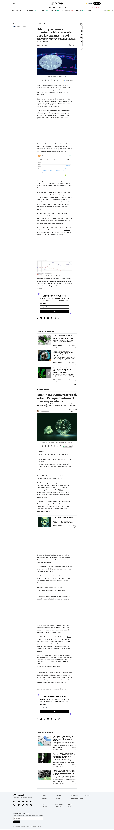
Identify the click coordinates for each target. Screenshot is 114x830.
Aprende (54, 7)
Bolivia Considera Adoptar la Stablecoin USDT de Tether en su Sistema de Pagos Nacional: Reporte (63, 353)
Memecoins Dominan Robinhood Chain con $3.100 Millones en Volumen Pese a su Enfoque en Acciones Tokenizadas (63, 370)
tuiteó (43, 569)
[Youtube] (23, 805)
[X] (14, 801)
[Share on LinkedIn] (45, 80)
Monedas (44, 798)
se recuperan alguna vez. (59, 689)
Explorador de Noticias (77, 798)
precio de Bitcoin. (66, 506)
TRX (89, 10)
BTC (14, 10)
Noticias (49, 7)
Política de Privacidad (59, 808)
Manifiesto (44, 808)
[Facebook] (31, 801)
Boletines (64, 7)
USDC (63, 10)
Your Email (43, 303)
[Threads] (23, 801)
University (87, 795)
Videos (59, 7)
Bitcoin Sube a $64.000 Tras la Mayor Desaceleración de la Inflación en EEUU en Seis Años (63, 337)
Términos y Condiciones (59, 804)
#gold (64, 661)
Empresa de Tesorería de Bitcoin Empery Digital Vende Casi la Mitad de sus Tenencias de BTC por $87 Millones (64, 772)
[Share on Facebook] (51, 80)
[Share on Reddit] (54, 80)
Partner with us (95, 7)
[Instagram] (19, 801)
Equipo (43, 804)
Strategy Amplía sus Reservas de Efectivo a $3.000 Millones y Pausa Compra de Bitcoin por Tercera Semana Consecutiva (64, 755)
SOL (77, 10)
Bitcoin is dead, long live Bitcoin (63, 517)
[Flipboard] (27, 805)
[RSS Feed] (14, 805)
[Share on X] (42, 80)
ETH (27, 10)
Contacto (70, 804)
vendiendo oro (65, 625)
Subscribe (17, 821)
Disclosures (44, 806)
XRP (52, 10)
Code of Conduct (58, 806)
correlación (67, 230)
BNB (40, 10)
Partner (44, 795)
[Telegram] (31, 805)
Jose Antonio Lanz (46, 45)
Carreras (69, 806)
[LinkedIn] (27, 801)
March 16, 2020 (62, 590)
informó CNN (60, 207)
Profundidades (74, 795)
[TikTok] (19, 805)
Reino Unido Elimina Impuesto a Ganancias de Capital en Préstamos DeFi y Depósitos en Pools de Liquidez (64, 738)
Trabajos (69, 808)
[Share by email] (48, 80)
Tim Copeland (45, 411)
